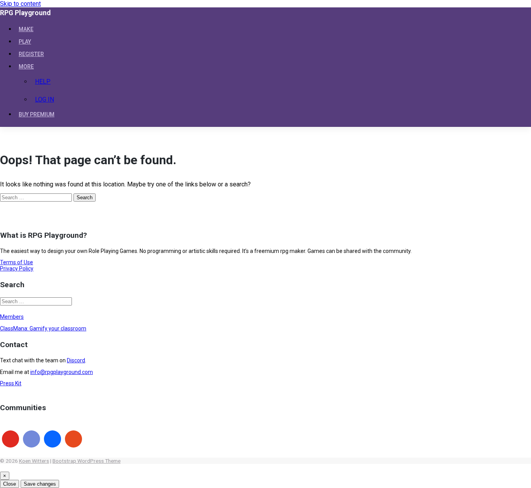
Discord (76, 360)
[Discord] (31, 438)
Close (9, 484)
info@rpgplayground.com (61, 372)
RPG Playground (25, 13)
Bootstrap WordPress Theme (86, 461)
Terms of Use (16, 262)
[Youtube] (10, 438)
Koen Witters (34, 461)
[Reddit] (73, 438)
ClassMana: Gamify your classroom (43, 328)
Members (12, 317)
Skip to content (20, 3)
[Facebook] (52, 438)
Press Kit (10, 383)
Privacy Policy (16, 268)
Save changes (40, 484)
